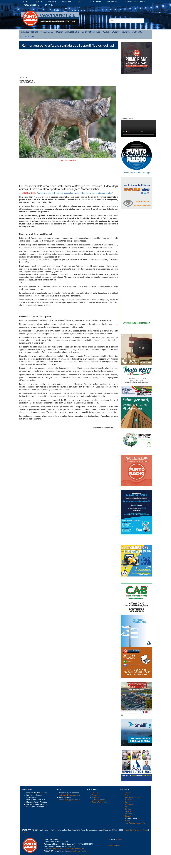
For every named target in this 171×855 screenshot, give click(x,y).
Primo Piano (95, 1)
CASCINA (59, 32)
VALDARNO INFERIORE (29, 32)
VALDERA (115, 32)
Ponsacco (128, 813)
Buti (126, 806)
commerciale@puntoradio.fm (69, 800)
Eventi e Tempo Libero (100, 802)
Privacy (145, 830)
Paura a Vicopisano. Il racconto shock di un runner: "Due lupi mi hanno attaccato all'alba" (75, 193)
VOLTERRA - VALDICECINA (132, 32)
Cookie (24, 832)
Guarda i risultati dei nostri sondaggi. (136, 172)
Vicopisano (129, 804)
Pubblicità (128, 830)
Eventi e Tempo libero (135, 1)
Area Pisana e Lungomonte (135, 823)
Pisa (126, 795)
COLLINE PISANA (27, 36)
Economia (66, 1)
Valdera (127, 820)
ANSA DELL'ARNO (72, 32)
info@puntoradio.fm (56, 848)
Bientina (128, 809)
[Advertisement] (68, 64)
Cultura (49, 5)
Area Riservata (114, 845)
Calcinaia (128, 816)
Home (24, 1)
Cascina (128, 793)
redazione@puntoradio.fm (74, 848)
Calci (126, 802)
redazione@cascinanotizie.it (69, 795)
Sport (80, 1)
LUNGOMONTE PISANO (91, 32)
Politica (52, 1)
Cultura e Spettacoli (99, 800)
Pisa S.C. (106, 32)
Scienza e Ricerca (30, 5)
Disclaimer (137, 830)
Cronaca (38, 1)
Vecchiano (128, 800)
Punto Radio (112, 1)
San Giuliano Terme (132, 797)
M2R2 (120, 839)
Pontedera (128, 811)
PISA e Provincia (47, 32)
